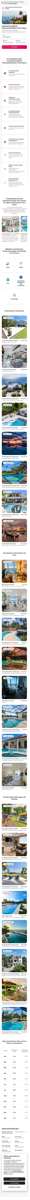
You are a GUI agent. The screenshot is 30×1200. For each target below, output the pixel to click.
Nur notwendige (14, 1183)
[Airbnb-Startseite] (3, 8)
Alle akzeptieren (14, 1179)
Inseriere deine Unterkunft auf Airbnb (13, 7)
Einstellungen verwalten (14, 1187)
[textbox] (8, 42)
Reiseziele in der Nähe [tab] (7, 1132)
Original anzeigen (12, 3)
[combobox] (14, 37)
